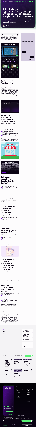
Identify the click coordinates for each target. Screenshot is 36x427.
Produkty (26, 1)
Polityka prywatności (21, 415)
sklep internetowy (8, 323)
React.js (10, 418)
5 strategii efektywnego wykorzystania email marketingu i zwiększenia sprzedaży (7, 364)
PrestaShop (8, 190)
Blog (12, 1)
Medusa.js (21, 418)
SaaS (22, 397)
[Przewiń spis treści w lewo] (2, 34)
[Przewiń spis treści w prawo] (17, 34)
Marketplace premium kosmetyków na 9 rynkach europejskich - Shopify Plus (14, 71)
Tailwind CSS (27, 418)
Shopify (15, 189)
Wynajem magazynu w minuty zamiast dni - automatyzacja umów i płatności (5, 71)
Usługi (20, 1)
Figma (24, 418)
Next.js (7, 418)
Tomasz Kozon (7, 25)
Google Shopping (8, 87)
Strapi (4, 418)
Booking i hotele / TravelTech (12, 61)
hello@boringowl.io (31, 59)
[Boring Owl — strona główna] (3, 2)
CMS (22, 389)
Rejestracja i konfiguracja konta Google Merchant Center (9, 34)
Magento (12, 190)
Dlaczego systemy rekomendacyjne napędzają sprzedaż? (27, 364)
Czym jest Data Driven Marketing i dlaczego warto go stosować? (17, 364)
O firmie (10, 1)
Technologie (6, 1)
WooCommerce (4, 190)
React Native (13, 418)
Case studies (16, 1)
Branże (23, 1)
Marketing (4, 7)
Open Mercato (17, 418)
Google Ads (16, 87)
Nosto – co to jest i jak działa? (17, 376)
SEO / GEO (17, 396)
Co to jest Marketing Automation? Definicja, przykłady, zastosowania (26, 374)
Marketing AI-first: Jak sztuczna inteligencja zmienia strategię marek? (7, 374)
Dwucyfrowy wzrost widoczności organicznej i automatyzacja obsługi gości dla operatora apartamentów (9, 59)
